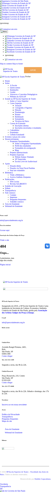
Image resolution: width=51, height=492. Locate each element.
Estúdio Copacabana (43, 479)
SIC (1, 489)
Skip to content (6, 64)
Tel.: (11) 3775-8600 (8, 386)
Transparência (7, 417)
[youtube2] (6, 210)
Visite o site (4, 240)
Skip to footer (17, 64)
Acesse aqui (4, 230)
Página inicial (5, 265)
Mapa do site (7, 421)
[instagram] (1, 210)
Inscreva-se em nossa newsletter (14, 405)
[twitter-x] (8, 210)
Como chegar (7, 356)
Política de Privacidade (11, 414)
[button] (20, 36)
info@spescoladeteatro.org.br (11, 220)
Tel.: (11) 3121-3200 (8, 360)
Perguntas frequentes (10, 419)
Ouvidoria (4, 484)
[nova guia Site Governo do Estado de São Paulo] (14, 1)
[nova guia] (8, 29)
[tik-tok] (9, 210)
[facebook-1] (4, 210)
